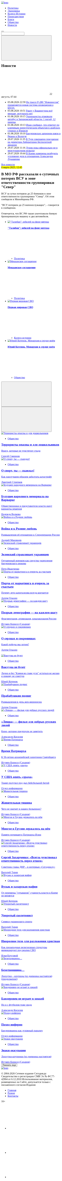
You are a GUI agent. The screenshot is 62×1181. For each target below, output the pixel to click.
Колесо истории (22, 337)
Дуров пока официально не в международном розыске (33, 149)
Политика (13, 8)
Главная (12, 1090)
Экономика (14, 10)
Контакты (13, 1096)
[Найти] (26, 47)
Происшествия (16, 16)
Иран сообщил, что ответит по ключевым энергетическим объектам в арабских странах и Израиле (34, 128)
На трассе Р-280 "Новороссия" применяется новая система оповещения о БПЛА (33, 105)
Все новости (8, 164)
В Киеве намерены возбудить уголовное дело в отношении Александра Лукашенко (33, 156)
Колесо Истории (16, 13)
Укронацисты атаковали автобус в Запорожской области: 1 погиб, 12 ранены (31, 119)
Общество (13, 22)
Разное (11, 1093)
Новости (12, 25)
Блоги (11, 19)
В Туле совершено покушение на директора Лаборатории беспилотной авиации (33, 142)
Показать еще (9, 1065)
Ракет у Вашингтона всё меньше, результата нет (30, 112)
